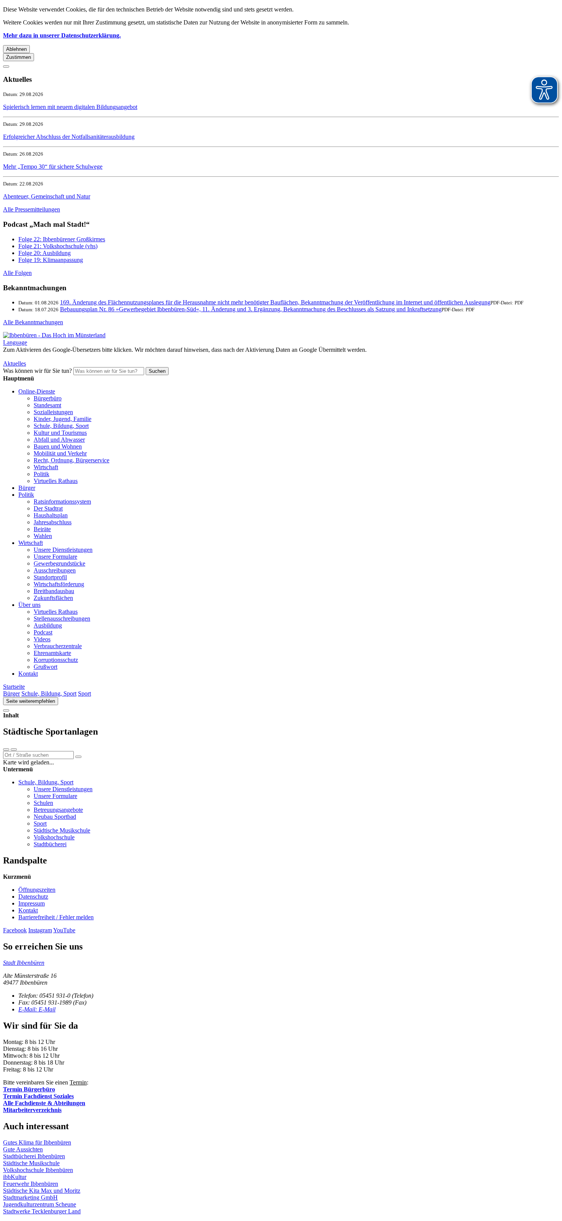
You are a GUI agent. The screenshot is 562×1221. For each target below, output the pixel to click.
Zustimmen (18, 57)
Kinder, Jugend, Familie (62, 419)
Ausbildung (48, 625)
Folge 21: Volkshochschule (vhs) (57, 246)
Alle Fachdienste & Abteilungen (44, 1103)
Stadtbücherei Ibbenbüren (34, 1156)
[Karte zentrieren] (14, 749)
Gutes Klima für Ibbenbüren (37, 1142)
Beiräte (42, 529)
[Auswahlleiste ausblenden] (6, 749)
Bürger (26, 487)
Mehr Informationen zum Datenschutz (49, 356)
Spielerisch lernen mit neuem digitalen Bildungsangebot (70, 107)
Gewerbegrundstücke (59, 563)
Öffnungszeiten (36, 889)
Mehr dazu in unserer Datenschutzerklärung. (62, 35)
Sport (84, 693)
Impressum (31, 903)
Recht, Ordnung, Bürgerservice (71, 460)
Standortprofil (50, 577)
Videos (42, 639)
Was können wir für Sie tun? (37, 370)
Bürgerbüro (48, 398)
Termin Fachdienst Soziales (38, 1096)
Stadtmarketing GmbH (30, 1197)
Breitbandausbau (54, 591)
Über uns (29, 605)
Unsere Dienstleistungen (63, 549)
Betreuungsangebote (58, 809)
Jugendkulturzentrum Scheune (39, 1204)
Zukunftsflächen (53, 598)
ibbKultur (14, 1177)
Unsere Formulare (55, 556)
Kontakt (28, 673)
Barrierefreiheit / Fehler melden (56, 917)
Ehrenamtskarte (52, 653)
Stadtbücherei (50, 844)
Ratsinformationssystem (62, 501)
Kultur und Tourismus (60, 432)
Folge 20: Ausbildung (44, 253)
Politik (41, 474)
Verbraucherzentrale (58, 646)
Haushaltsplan (51, 515)
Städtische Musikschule (62, 830)
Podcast (43, 632)
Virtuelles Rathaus (56, 481)
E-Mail (36, 1009)
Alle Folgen (17, 273)
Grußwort (45, 666)
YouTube (64, 930)
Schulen (43, 803)
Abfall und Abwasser (59, 439)
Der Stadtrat (48, 508)
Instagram (40, 930)
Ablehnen (16, 49)
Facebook (15, 930)
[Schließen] (6, 66)
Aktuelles (14, 363)
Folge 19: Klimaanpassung (50, 260)
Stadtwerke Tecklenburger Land (42, 1211)
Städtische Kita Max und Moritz (41, 1190)
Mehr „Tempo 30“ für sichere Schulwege (52, 166)
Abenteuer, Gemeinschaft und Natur (46, 196)
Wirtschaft (46, 467)
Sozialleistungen (53, 412)
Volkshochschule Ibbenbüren (38, 1170)
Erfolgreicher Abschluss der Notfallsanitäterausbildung (69, 136)
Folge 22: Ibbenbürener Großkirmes (61, 239)
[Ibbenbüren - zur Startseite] (54, 335)
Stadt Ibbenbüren (23, 962)
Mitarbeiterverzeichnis (32, 1110)
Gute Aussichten (23, 1149)
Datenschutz (33, 896)
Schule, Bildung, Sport (61, 426)
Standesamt (47, 405)
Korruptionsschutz (56, 660)
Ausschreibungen (55, 570)
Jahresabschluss (52, 522)
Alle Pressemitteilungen (31, 209)
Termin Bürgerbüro (29, 1089)
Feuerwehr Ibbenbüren (30, 1183)
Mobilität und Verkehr (60, 453)
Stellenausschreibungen (62, 618)
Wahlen (43, 536)
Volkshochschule (54, 837)
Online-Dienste (36, 391)
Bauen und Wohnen (58, 446)
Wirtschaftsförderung (59, 584)
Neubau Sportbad (55, 816)
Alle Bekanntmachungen (33, 322)
